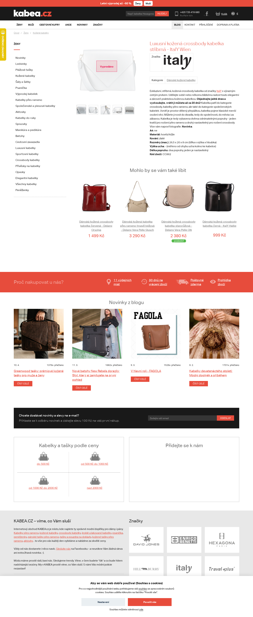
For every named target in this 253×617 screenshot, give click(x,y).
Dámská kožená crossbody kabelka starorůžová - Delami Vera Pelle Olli (178, 226)
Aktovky (20, 112)
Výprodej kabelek (26, 94)
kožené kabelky (49, 532)
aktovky (28, 540)
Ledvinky (21, 63)
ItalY (219, 90)
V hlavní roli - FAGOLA (146, 371)
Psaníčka (21, 87)
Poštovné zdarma (197, 282)
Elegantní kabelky (26, 178)
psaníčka (117, 532)
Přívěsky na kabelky (27, 166)
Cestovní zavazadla (27, 142)
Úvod (16, 33)
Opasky (20, 172)
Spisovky (21, 124)
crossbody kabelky (70, 532)
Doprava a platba (228, 24)
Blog (177, 24)
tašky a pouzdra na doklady (75, 536)
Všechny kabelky (25, 184)
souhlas (143, 588)
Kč (233, 13)
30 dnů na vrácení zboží (158, 282)
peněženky (20, 536)
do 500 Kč (43, 463)
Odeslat (225, 418)
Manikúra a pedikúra (28, 130)
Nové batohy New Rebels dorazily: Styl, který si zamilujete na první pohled (95, 375)
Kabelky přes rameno (28, 100)
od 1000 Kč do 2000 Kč (43, 488)
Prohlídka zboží (224, 282)
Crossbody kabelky (27, 160)
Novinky (20, 57)
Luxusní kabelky (25, 148)
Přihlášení (206, 24)
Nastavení (103, 602)
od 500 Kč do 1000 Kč (94, 463)
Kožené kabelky (41, 33)
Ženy (138, 3)
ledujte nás (64, 548)
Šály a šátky (22, 81)
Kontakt (190, 24)
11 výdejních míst (122, 282)
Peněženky (22, 190)
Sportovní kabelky (26, 154)
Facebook (207, 13)
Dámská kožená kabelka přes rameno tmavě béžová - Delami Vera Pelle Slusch (137, 226)
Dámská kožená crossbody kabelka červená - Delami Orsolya (96, 226)
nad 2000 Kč (94, 488)
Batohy (19, 136)
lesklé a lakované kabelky (96, 532)
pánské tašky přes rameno (43, 536)
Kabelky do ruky (25, 118)
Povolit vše (149, 602)
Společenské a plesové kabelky (35, 106)
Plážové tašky (24, 69)
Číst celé (23, 383)
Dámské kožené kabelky (181, 80)
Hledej (161, 13)
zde (141, 609)
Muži (148, 3)
